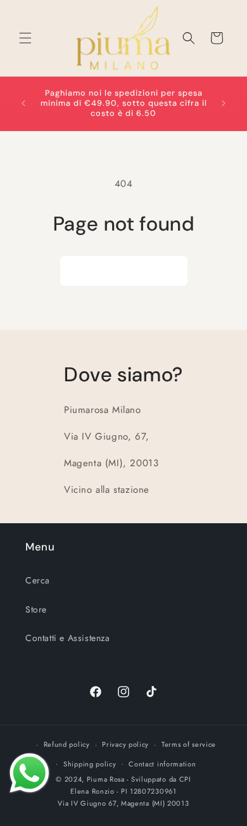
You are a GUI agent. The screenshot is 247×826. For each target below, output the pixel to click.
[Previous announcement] (23, 103)
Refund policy (67, 744)
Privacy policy (125, 744)
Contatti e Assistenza (67, 638)
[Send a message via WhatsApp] (29, 773)
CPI (185, 779)
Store (36, 609)
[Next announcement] (224, 103)
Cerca (37, 580)
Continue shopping (123, 271)
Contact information (162, 764)
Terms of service (189, 744)
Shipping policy (90, 764)
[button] (25, 38)
